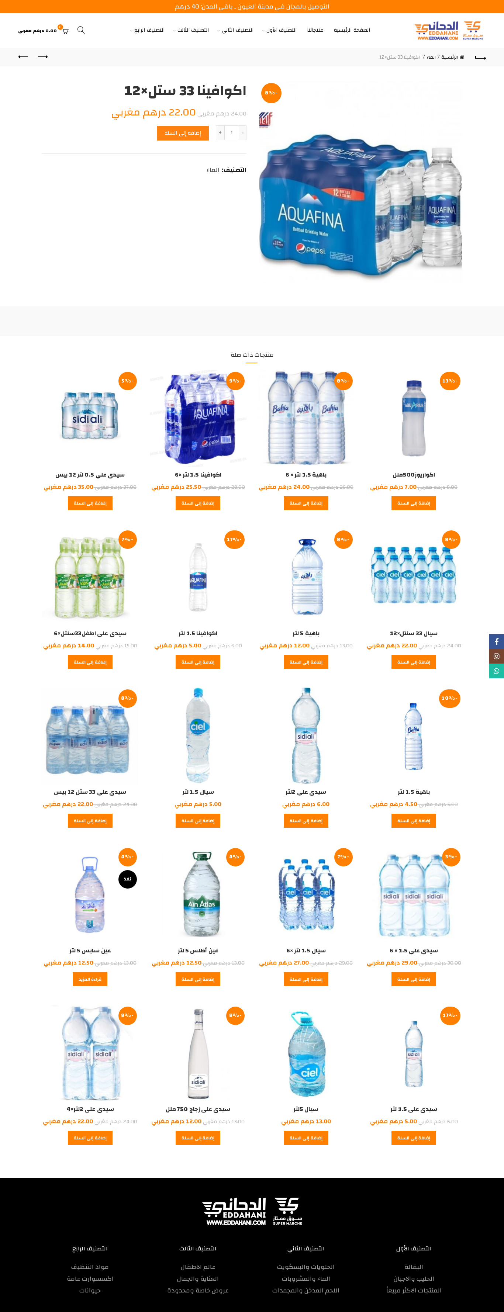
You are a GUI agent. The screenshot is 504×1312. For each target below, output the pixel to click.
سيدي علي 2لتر (306, 792)
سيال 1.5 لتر (198, 792)
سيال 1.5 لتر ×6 (306, 950)
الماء (431, 57)
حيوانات (90, 1290)
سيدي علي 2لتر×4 (90, 1109)
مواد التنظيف (90, 1267)
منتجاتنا (315, 30)
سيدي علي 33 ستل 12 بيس (90, 792)
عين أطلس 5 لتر (198, 950)
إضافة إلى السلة (183, 133)
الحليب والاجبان (414, 1278)
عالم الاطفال (198, 1267)
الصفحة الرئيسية (352, 30)
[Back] (480, 57)
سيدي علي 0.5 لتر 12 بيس (90, 475)
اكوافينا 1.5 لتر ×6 (198, 475)
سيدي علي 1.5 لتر (413, 1109)
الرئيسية (449, 57)
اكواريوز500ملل (414, 475)
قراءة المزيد (90, 979)
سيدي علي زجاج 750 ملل (198, 1109)
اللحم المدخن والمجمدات (305, 1290)
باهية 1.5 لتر (414, 792)
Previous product (42, 57)
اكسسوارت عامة (90, 1278)
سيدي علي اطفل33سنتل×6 (90, 633)
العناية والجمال (198, 1278)
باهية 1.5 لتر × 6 (306, 475)
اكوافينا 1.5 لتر (198, 633)
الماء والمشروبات (306, 1278)
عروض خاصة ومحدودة (198, 1290)
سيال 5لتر (305, 1109)
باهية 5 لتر (306, 633)
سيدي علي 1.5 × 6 (414, 950)
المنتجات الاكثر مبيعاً (414, 1290)
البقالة (413, 1267)
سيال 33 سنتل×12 (414, 633)
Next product (23, 57)
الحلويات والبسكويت (306, 1267)
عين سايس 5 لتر (90, 950)
